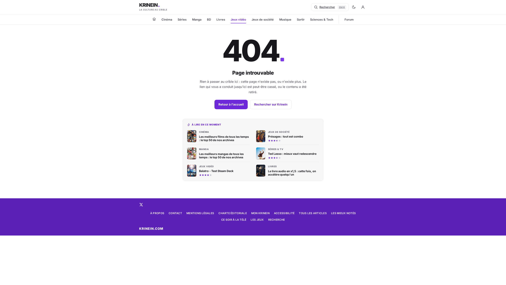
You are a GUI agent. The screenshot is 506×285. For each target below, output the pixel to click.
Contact (175, 213)
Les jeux (257, 219)
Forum (349, 19)
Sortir (301, 19)
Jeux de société (263, 19)
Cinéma (166, 19)
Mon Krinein (260, 213)
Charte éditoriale (232, 213)
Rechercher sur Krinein (270, 104)
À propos (157, 213)
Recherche (276, 219)
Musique (285, 19)
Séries (182, 19)
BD (209, 19)
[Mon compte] (363, 7)
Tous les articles (313, 213)
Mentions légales (200, 213)
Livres (220, 19)
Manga (196, 19)
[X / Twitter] (141, 205)
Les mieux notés (343, 213)
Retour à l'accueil (231, 104)
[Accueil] (154, 19)
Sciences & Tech (321, 19)
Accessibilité (284, 213)
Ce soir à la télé (233, 219)
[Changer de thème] (354, 7)
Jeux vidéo (238, 19)
